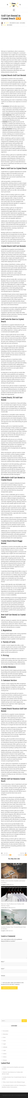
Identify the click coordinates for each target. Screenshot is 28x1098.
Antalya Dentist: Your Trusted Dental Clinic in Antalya (14, 1078)
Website (3, 975)
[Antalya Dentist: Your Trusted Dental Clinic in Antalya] (14, 917)
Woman (5, 1060)
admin (7, 23)
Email (3, 968)
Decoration (5, 1031)
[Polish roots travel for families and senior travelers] (14, 871)
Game (4, 1040)
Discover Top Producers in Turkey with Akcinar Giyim (12, 1073)
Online (4, 1053)
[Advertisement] (14, 39)
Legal (4, 1044)
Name (3, 961)
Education (5, 1034)
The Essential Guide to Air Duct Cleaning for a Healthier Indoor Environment (14, 1086)
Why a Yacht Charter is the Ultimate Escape (14, 1082)
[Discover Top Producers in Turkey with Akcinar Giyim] (14, 894)
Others (4, 25)
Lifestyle (5, 1047)
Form (4, 1037)
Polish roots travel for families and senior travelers (13, 1068)
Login (4, 1050)
